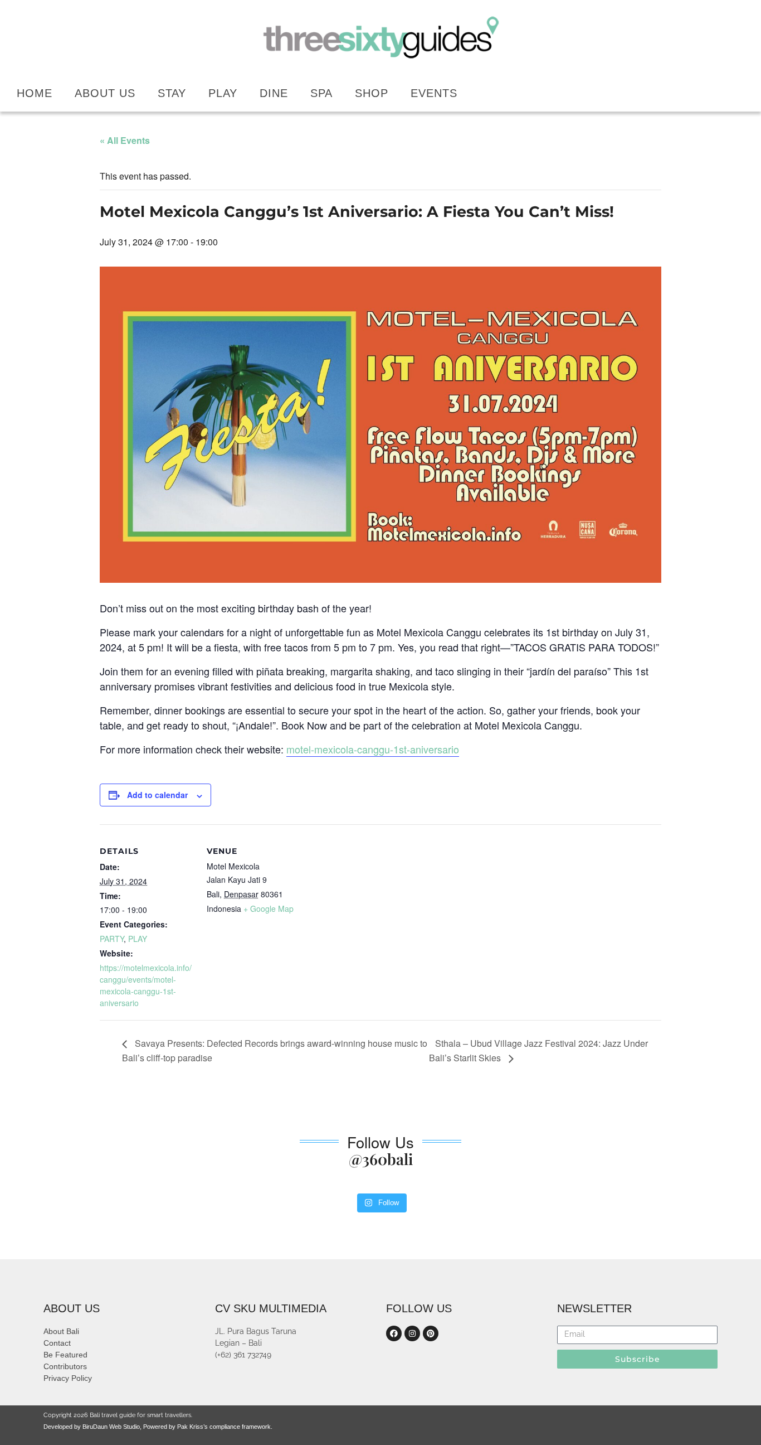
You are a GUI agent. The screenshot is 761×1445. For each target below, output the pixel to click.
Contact (57, 1342)
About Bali (61, 1331)
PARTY (112, 938)
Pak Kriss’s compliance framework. (224, 1426)
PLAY (137, 938)
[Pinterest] (430, 1333)
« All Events (125, 140)
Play (222, 92)
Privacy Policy (67, 1378)
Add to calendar (157, 794)
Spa (321, 92)
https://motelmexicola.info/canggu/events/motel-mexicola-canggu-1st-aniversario (146, 985)
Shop (371, 92)
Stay (172, 92)
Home (34, 92)
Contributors (65, 1366)
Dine (274, 92)
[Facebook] (394, 1333)
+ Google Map (268, 908)
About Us (105, 92)
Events (434, 92)
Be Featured (65, 1354)
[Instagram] (412, 1333)
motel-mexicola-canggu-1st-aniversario (372, 749)
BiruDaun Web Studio (110, 1426)
